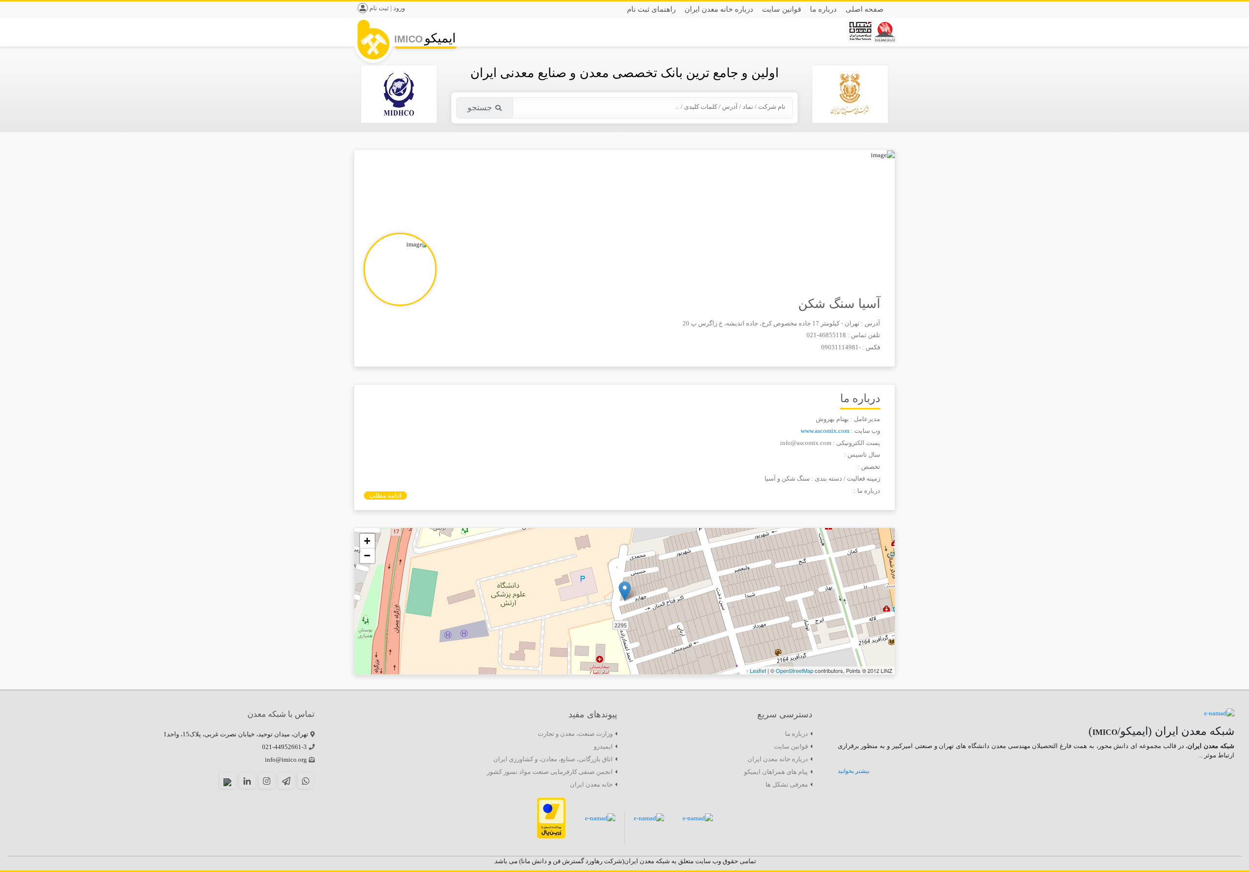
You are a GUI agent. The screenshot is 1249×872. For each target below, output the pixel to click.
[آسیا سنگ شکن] (625, 591)
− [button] (367, 555)
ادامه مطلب (385, 495)
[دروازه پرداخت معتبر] (551, 817)
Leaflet (758, 670)
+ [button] (367, 541)
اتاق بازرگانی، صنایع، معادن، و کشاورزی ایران (553, 759)
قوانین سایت (781, 9)
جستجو (479, 107)
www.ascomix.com (826, 430)
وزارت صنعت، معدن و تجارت (575, 733)
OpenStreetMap (794, 670)
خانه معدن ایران (591, 784)
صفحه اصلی (865, 9)
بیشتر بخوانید (853, 771)
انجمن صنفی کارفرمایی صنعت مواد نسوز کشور (550, 771)
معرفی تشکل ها (787, 784)
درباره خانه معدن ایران (719, 9)
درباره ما (823, 9)
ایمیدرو (603, 746)
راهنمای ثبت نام (651, 9)
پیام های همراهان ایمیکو (776, 771)
